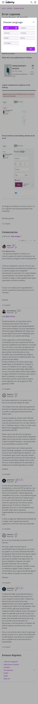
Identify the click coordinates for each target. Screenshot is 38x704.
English (6, 28)
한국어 (23, 38)
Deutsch (7, 33)
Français (23, 33)
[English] (10, 2)
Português (7, 43)
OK (31, 49)
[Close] (33, 22)
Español (23, 28)
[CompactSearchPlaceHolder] (31, 2)
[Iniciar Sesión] (35, 2)
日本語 (6, 38)
